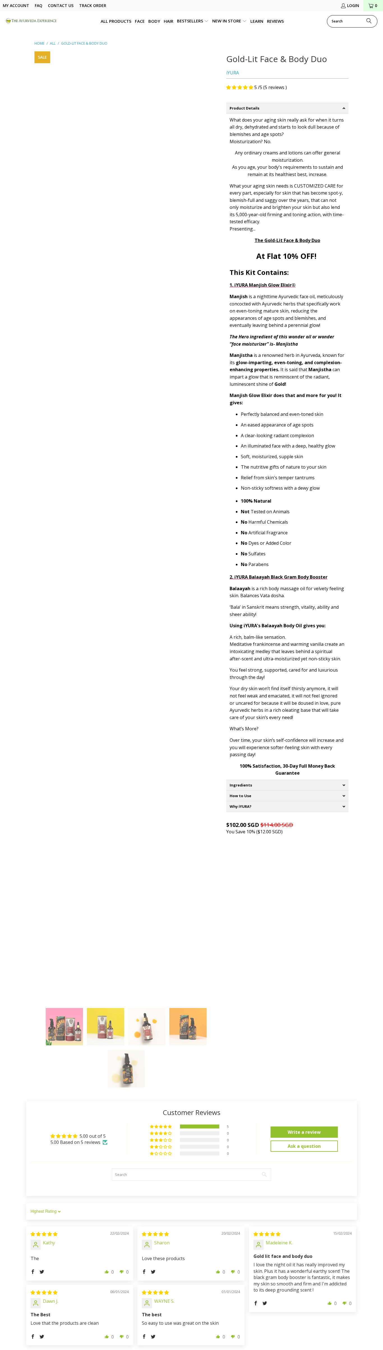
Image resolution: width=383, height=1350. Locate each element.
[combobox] (352, 21)
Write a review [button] (304, 1132)
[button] (193, 21)
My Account (16, 5)
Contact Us (60, 5)
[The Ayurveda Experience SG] (31, 21)
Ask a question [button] (304, 1146)
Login (353, 5)
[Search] (369, 21)
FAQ (38, 5)
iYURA (232, 73)
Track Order (92, 5)
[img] (44, 1234)
